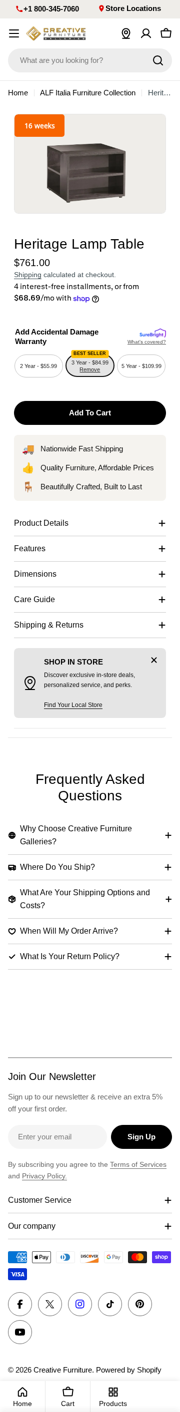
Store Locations (133, 8)
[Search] (158, 60)
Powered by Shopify (129, 1370)
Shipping (28, 275)
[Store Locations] (126, 33)
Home (18, 92)
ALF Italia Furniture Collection (88, 92)
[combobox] (90, 60)
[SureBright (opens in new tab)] (153, 334)
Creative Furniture (63, 1370)
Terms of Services (138, 1164)
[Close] (154, 660)
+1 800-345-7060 (51, 8)
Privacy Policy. (44, 1176)
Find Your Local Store (73, 705)
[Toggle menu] (14, 33)
